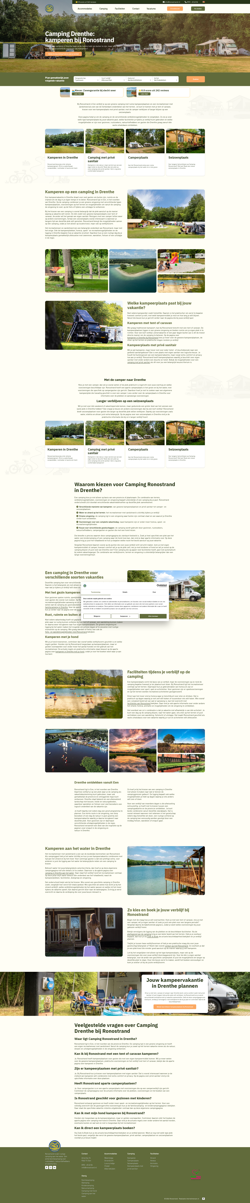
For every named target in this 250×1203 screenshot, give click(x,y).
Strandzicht (108, 1160)
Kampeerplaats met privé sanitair (135, 1167)
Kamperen (131, 1158)
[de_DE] (204, 2)
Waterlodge (108, 1158)
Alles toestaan (153, 616)
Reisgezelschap (80, 78)
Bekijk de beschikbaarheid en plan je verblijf (63, 54)
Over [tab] (154, 592)
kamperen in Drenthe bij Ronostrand (142, 337)
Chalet (107, 1166)
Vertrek (156, 78)
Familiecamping (88, 1180)
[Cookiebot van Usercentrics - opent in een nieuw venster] (158, 585)
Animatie (154, 1163)
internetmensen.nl (192, 1199)
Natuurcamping (88, 1188)
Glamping (85, 1183)
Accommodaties (85, 8)
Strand (153, 1158)
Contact (135, 8)
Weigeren (97, 616)
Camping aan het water (88, 1194)
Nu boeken (198, 9)
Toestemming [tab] (95, 592)
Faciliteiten (120, 8)
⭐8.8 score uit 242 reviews (85, 2)
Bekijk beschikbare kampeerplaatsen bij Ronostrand (175, 1007)
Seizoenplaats (132, 1163)
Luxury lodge (109, 1163)
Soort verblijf (105, 78)
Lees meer (78, 94)
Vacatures (151, 8)
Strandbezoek (175, 9)
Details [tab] (125, 592)
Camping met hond (89, 1191)
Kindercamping (88, 1185)
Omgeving (154, 1166)
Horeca (153, 1160)
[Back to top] (203, 1199)
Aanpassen (124, 616)
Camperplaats (133, 1160)
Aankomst (131, 78)
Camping (103, 8)
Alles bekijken (109, 1169)
